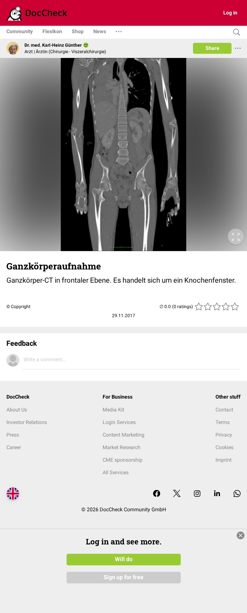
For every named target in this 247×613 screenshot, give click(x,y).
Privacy (223, 435)
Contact (224, 410)
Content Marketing (123, 435)
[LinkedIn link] (217, 494)
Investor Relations (26, 422)
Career (13, 447)
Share (212, 48)
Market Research (122, 447)
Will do (124, 559)
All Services (116, 472)
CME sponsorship (122, 460)
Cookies (224, 447)
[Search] (235, 32)
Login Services (119, 422)
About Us (16, 410)
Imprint (223, 460)
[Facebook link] (156, 494)
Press (12, 435)
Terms (222, 422)
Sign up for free (123, 577)
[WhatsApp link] (237, 494)
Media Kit (113, 410)
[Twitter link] (177, 494)
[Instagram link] (197, 494)
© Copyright (18, 306)
